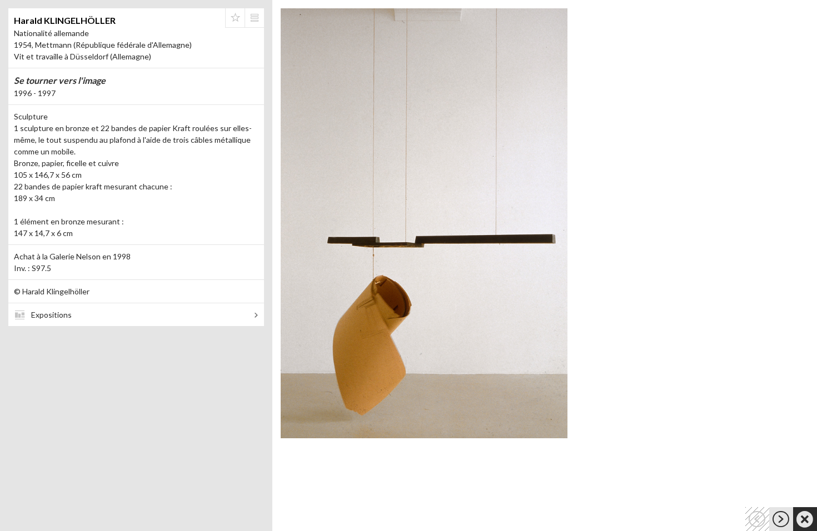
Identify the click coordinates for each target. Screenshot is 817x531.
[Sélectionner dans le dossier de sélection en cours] (235, 17)
